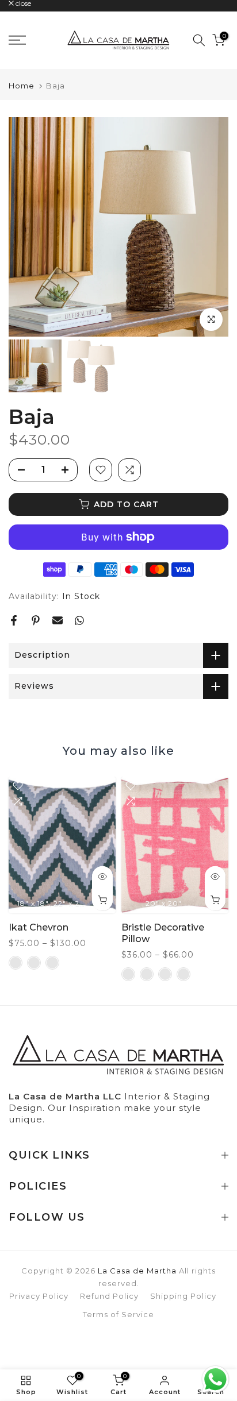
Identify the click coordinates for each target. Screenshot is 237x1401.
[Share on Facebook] (14, 620)
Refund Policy (109, 1295)
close (22, 3)
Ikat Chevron (38, 926)
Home (22, 86)
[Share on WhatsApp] (79, 620)
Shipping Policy (183, 1295)
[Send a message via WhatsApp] (215, 1379)
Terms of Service (118, 1314)
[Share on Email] (57, 620)
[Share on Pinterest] (35, 620)
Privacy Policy (38, 1295)
